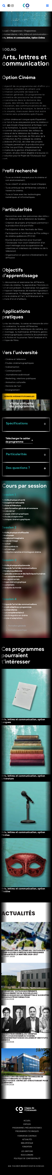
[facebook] (9, 6)
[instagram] (12, 6)
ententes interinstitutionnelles (19, 396)
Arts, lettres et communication (33, 34)
